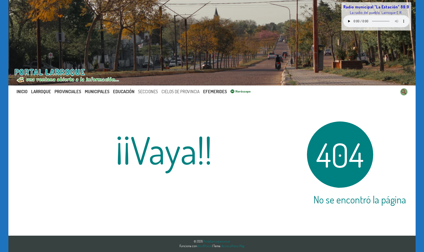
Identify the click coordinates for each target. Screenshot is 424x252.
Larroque (41, 91)
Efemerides (215, 91)
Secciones (148, 91)
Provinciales (68, 91)
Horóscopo (243, 91)
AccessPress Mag (232, 246)
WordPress (204, 246)
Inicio (22, 91)
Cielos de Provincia (180, 91)
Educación (123, 91)
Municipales (97, 91)
